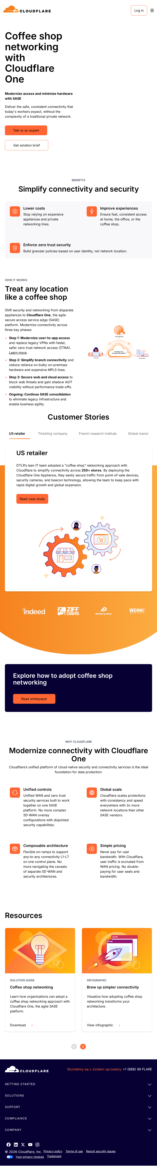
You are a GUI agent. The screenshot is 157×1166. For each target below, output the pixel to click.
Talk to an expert (26, 130)
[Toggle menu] (152, 10)
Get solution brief (26, 145)
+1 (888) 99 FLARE (137, 1069)
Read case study (32, 499)
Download (18, 1025)
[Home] (27, 10)
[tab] (19, 435)
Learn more (18, 353)
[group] (40, 980)
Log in (139, 10)
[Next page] (83, 1047)
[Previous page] (74, 1047)
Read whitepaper (34, 699)
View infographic (100, 1025)
